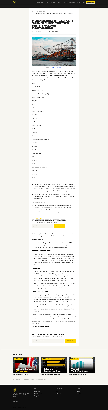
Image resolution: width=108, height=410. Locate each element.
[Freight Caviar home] (14, 2)
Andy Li (53, 67)
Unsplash (59, 67)
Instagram (23, 399)
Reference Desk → (29, 379)
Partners (79, 393)
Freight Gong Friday (68, 2)
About (78, 391)
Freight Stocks (38, 396)
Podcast (53, 2)
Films (59, 2)
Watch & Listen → (42, 379)
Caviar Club (81, 2)
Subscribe (90, 2)
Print (47, 2)
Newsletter (39, 2)
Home (33, 11)
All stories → (17, 379)
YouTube (16, 401)
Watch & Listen (38, 393)
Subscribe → (59, 226)
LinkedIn (16, 399)
